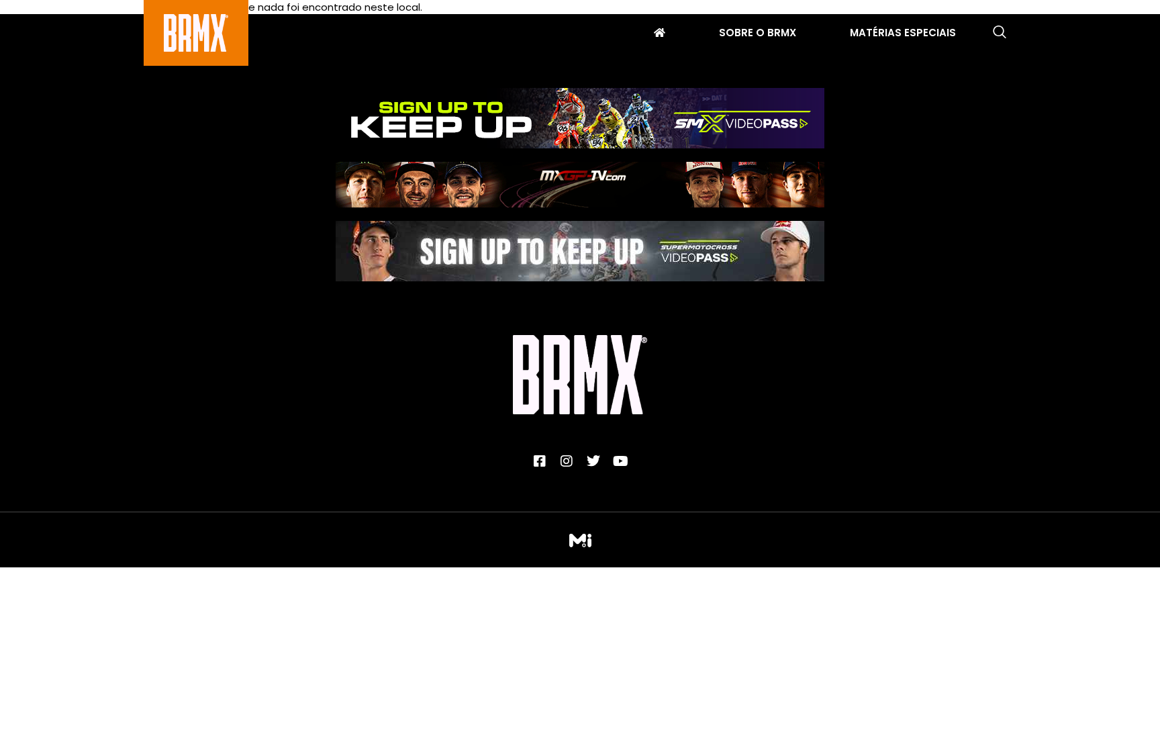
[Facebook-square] (539, 461)
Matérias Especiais (903, 34)
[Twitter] (593, 461)
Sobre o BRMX (757, 34)
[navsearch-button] (999, 32)
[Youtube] (620, 461)
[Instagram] (566, 461)
